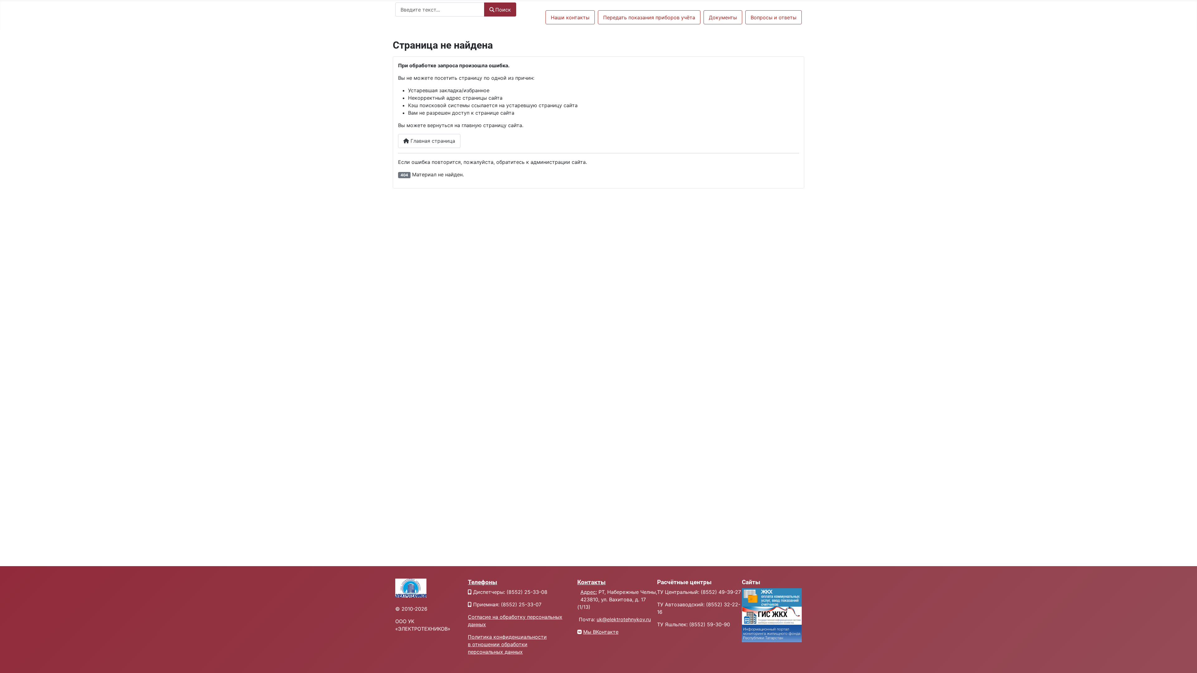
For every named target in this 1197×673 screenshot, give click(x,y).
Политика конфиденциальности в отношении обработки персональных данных (507, 644)
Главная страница (432, 141)
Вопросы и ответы (773, 17)
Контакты (591, 582)
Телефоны (482, 582)
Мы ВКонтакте (600, 632)
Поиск (503, 10)
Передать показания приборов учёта (649, 17)
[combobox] (439, 9)
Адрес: (588, 592)
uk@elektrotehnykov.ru (624, 619)
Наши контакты (570, 17)
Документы (723, 17)
